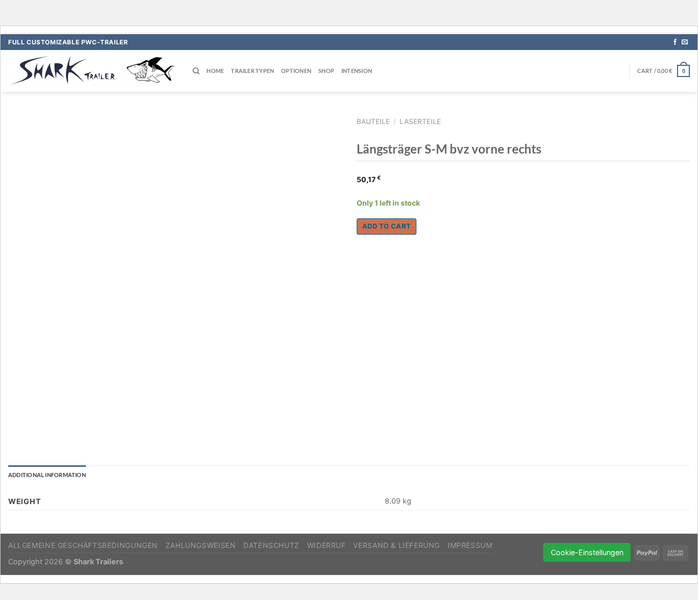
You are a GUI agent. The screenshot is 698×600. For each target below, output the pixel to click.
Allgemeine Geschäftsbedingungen (83, 545)
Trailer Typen (252, 70)
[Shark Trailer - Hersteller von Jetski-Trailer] (92, 71)
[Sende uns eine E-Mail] (685, 42)
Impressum (470, 545)
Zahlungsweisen (201, 545)
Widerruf (326, 545)
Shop (326, 70)
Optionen (296, 70)
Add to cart (386, 226)
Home (215, 70)
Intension (356, 70)
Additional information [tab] (47, 474)
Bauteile (373, 121)
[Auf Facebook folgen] (675, 42)
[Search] (196, 71)
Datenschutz (271, 545)
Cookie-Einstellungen (587, 552)
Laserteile (420, 121)
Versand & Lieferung (396, 545)
